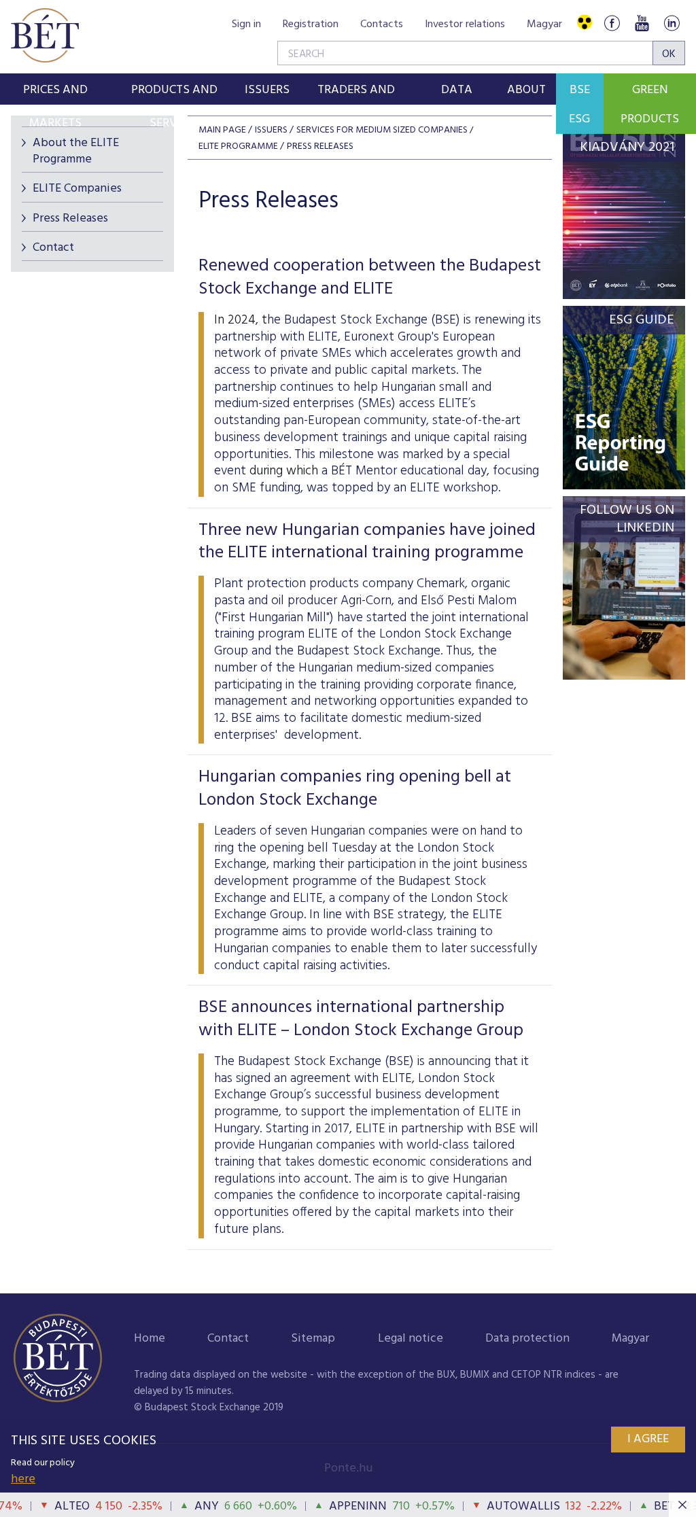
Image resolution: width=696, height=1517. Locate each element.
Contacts (381, 24)
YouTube (641, 22)
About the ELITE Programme (76, 151)
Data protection (527, 1338)
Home (149, 1338)
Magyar (544, 24)
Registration (310, 24)
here (23, 1479)
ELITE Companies (77, 188)
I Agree (648, 1439)
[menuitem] (55, 89)
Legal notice (410, 1338)
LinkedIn (671, 22)
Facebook (611, 22)
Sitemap (313, 1338)
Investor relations (465, 24)
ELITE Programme (238, 146)
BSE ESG (579, 104)
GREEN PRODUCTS (650, 104)
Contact (53, 248)
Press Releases (70, 218)
